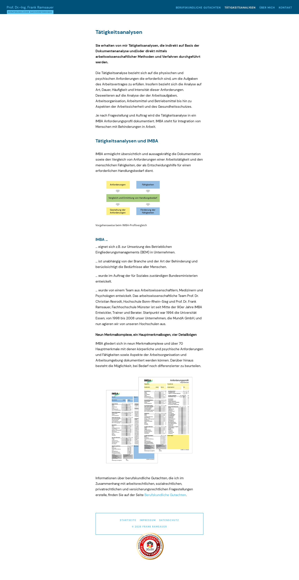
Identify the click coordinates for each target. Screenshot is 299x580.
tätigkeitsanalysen (240, 8)
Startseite (128, 520)
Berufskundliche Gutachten (165, 495)
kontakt (285, 8)
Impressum (148, 520)
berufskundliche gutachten (198, 8)
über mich (267, 8)
